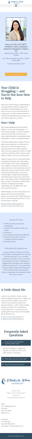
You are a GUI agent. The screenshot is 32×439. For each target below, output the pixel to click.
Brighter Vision (20, 436)
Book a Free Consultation (16, 74)
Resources (16, 395)
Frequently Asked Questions (16, 397)
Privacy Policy (16, 391)
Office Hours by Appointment (16, 393)
